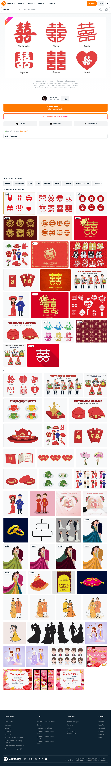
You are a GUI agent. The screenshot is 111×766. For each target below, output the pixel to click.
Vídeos (30, 4)
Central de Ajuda (72, 722)
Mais (51, 4)
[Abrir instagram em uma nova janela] (29, 759)
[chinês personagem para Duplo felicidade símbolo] (42, 530)
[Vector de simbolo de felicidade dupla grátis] (43, 355)
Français (100, 734)
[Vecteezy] (3, 3)
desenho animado (82, 183)
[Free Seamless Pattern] (91, 331)
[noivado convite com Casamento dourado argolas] (17, 679)
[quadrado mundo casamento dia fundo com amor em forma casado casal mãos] (68, 503)
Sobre (68, 728)
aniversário (19, 183)
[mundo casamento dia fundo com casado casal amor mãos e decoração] (95, 503)
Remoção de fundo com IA (14, 746)
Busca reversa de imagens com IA (14, 742)
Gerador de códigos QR (13, 749)
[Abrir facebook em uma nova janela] (25, 759)
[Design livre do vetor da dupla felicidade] (50, 305)
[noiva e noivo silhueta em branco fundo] (55, 633)
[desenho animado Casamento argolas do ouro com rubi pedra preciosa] (15, 530)
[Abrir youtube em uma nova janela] (46, 759)
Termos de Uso (68, 760)
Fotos (20, 4)
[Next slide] (102, 183)
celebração (98, 183)
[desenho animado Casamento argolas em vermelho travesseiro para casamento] (92, 582)
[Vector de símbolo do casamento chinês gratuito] (55, 228)
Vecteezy (8, 725)
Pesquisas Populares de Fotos (44, 737)
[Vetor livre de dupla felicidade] (19, 203)
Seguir (64, 100)
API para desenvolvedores (14, 737)
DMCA (38, 725)
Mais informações (11, 136)
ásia (38, 183)
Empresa (8, 731)
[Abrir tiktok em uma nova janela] (39, 759)
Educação (8, 734)
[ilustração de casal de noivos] (96, 633)
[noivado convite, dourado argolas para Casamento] (70, 679)
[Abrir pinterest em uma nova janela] (36, 759)
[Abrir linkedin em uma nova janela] (32, 759)
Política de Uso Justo (97, 760)
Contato (69, 725)
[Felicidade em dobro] (88, 254)
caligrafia (67, 183)
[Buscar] (99, 9)
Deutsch (100, 731)
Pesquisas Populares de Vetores (44, 732)
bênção (47, 183)
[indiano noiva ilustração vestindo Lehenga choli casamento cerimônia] (39, 582)
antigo (7, 183)
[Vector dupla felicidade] (91, 203)
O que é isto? (24, 131)
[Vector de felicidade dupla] (20, 228)
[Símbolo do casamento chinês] (88, 305)
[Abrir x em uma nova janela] (43, 759)
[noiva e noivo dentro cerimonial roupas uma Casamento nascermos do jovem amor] (67, 656)
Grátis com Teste (55, 107)
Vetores (10, 4)
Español (100, 725)
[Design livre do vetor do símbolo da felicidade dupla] (50, 254)
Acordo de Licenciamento (45, 722)
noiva (57, 183)
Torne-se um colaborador (70, 732)
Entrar (99, 3)
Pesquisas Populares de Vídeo (44, 742)
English (99, 722)
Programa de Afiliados (44, 728)
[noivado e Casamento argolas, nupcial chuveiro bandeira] (97, 656)
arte (30, 183)
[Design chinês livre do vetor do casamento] (90, 228)
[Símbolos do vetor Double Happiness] (58, 331)
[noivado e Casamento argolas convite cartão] (43, 679)
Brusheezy (8, 722)
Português (100, 728)
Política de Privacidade (82, 760)
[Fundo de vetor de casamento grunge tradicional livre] (55, 280)
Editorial (41, 4)
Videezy (7, 728)
